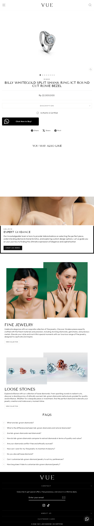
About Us (46, 513)
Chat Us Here (13, 248)
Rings (47, 79)
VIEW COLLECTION (12, 342)
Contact (46, 486)
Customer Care (46, 519)
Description (47, 106)
